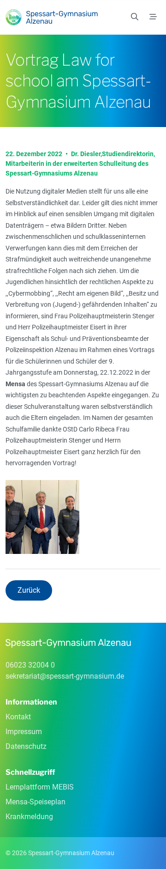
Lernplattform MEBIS (40, 787)
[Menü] (153, 17)
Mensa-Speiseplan (35, 801)
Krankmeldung (29, 816)
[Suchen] (134, 17)
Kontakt (18, 716)
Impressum (24, 731)
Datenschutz (26, 746)
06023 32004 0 (30, 665)
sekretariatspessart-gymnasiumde (65, 676)
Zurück (29, 590)
